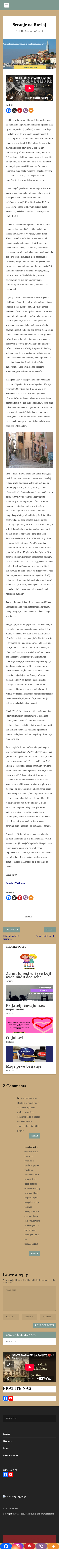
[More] (31, 110)
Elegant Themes (24, 1539)
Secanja (28, 31)
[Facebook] (8, 110)
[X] (14, 110)
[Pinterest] (19, 110)
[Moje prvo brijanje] (29, 1054)
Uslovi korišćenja (10, 1455)
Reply (35, 1135)
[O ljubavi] (29, 1025)
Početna (6, 1434)
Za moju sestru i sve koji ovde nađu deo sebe (28, 975)
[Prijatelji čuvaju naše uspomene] (29, 993)
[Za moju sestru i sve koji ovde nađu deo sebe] (29, 961)
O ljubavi (14, 1037)
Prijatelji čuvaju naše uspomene (26, 1007)
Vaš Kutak (38, 31)
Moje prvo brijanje (23, 1066)
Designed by (15, 1539)
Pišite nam (7, 1441)
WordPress (44, 1539)
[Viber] (25, 110)
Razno (5, 1448)
